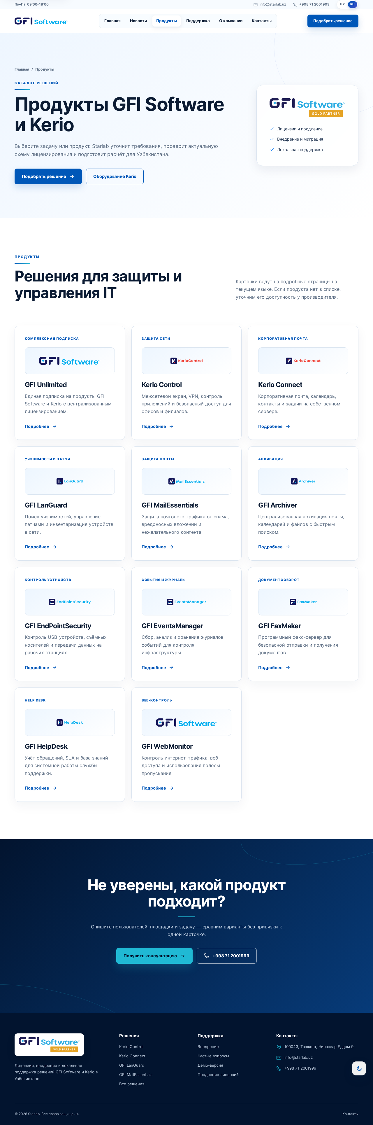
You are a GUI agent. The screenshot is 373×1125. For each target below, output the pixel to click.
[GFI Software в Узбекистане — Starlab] (41, 21)
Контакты (262, 20)
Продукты (166, 20)
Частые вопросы (213, 1056)
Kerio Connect (132, 1056)
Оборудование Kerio (115, 176)
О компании (230, 20)
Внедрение (208, 1046)
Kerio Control (131, 1046)
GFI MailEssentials (135, 1074)
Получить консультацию (150, 955)
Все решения (131, 1084)
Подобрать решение (333, 20)
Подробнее (37, 426)
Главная (112, 20)
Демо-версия (210, 1065)
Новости (138, 20)
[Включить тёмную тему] (359, 1068)
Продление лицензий (218, 1074)
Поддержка (198, 20)
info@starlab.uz (273, 4)
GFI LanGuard (131, 1065)
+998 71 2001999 (314, 4)
